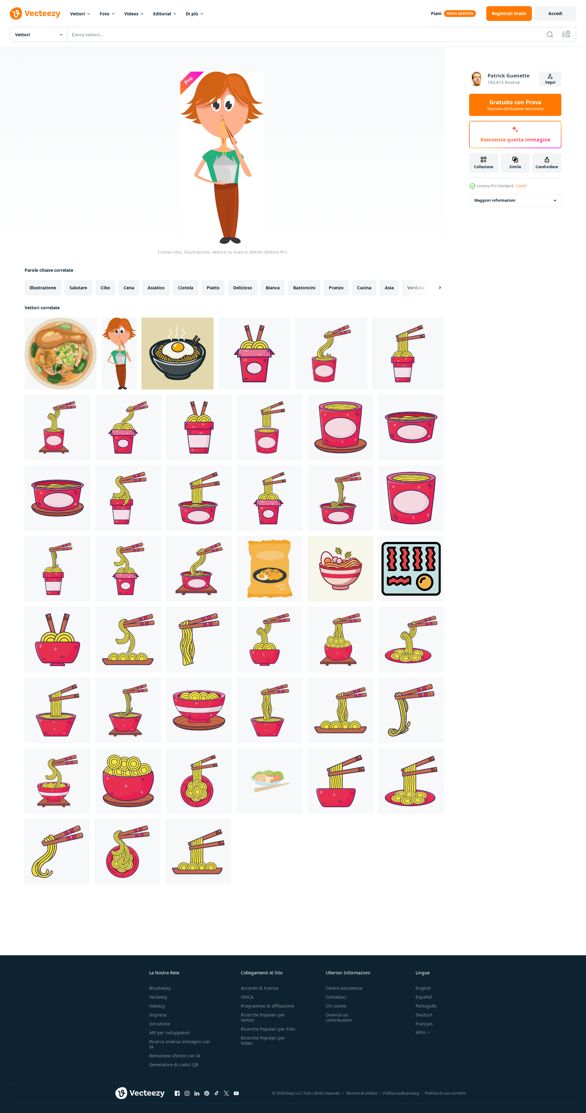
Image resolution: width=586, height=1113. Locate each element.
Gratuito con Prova (515, 104)
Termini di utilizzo (362, 1093)
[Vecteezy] (35, 13)
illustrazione (43, 288)
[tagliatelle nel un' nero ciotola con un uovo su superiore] (177, 354)
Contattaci (336, 997)
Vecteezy (158, 997)
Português (426, 1006)
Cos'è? (521, 185)
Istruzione (159, 1024)
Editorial (162, 14)
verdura (415, 288)
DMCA (247, 997)
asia (389, 288)
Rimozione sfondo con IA (174, 1056)
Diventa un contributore (339, 1017)
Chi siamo (336, 1006)
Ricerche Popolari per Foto (268, 1029)
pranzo (336, 288)
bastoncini (304, 288)
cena (129, 288)
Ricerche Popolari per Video (263, 1040)
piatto (213, 288)
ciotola (185, 288)
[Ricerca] (550, 34)
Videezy (157, 1006)
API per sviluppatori (169, 1033)
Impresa (157, 1015)
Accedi (555, 13)
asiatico (156, 288)
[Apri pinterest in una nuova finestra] (206, 1093)
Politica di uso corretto (445, 1093)
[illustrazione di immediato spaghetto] (254, 354)
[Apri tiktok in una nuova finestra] (216, 1093)
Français (424, 1024)
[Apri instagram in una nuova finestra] (187, 1093)
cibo (105, 288)
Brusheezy (160, 988)
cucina (364, 288)
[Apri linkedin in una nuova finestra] (196, 1093)
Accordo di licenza (259, 988)
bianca (273, 288)
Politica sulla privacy (401, 1093)
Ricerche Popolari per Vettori (263, 1017)
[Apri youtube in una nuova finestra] (236, 1093)
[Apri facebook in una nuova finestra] (177, 1093)
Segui (550, 82)
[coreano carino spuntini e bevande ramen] (270, 569)
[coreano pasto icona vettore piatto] (411, 569)
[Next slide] (434, 287)
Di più (192, 14)
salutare (78, 288)
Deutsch (424, 1015)
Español (424, 997)
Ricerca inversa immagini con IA (179, 1044)
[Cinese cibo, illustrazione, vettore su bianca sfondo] (119, 354)
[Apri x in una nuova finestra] (226, 1093)
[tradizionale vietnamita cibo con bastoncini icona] (270, 781)
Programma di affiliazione (267, 1006)
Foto (105, 14)
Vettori (77, 14)
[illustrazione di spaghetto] (57, 639)
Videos (131, 14)
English (423, 988)
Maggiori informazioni (495, 200)
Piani (436, 13)
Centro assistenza (344, 988)
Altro (420, 1032)
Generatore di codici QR (173, 1064)
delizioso (242, 288)
